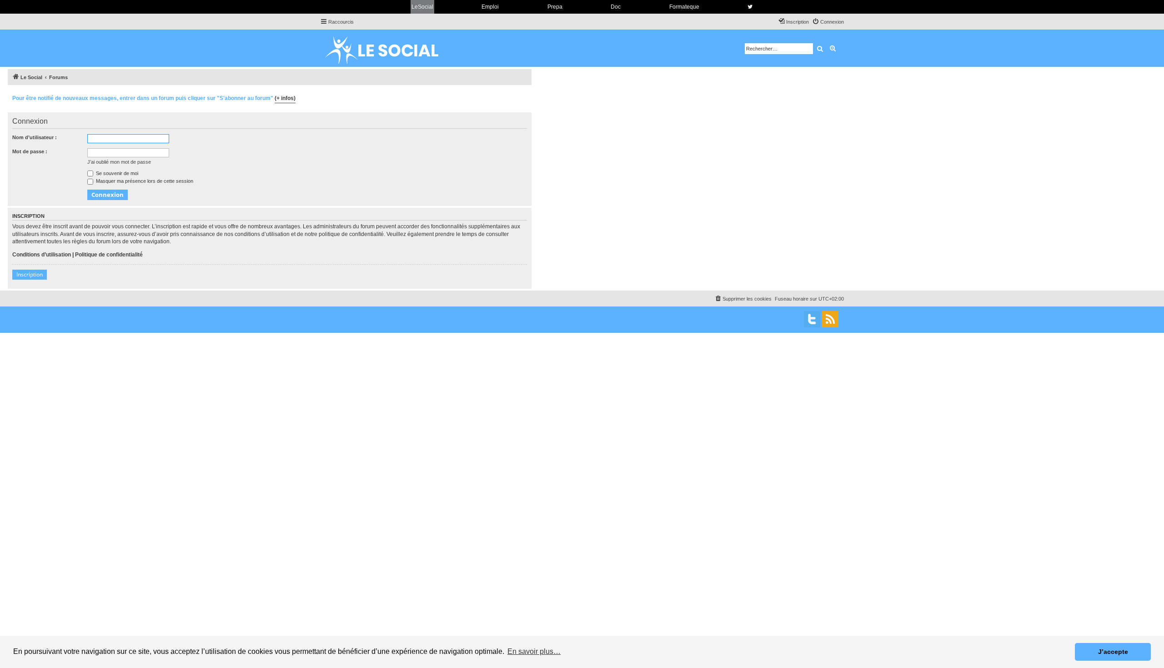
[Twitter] (812, 319)
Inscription (29, 274)
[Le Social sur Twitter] (750, 7)
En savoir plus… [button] (534, 651)
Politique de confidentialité (109, 254)
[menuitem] (828, 21)
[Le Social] (388, 48)
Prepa (554, 7)
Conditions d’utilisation (41, 254)
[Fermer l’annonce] (524, 97)
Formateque (684, 7)
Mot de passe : (29, 151)
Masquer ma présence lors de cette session (144, 181)
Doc (616, 7)
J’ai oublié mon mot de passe (119, 162)
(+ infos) (285, 98)
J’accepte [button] (1113, 651)
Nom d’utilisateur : (34, 137)
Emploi (490, 7)
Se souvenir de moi (116, 173)
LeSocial (422, 7)
